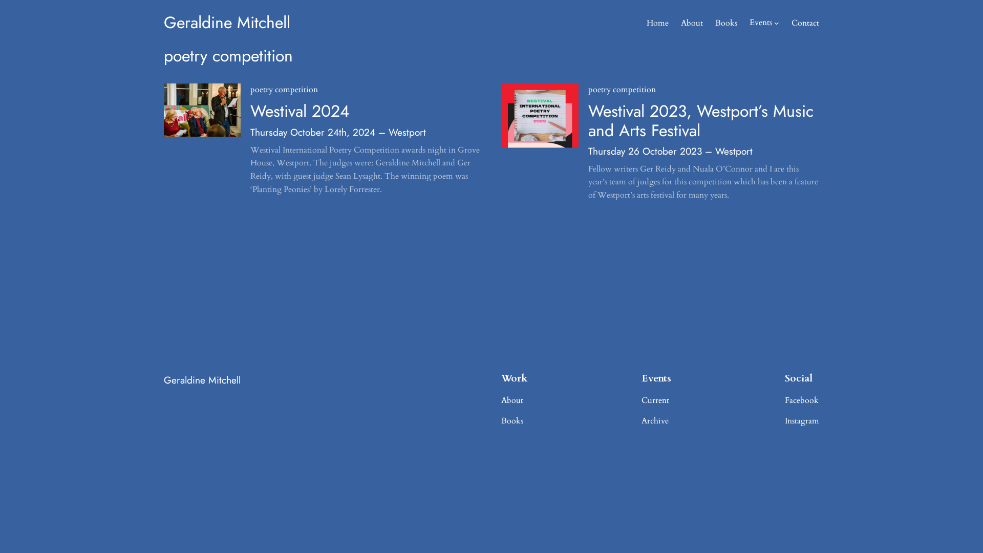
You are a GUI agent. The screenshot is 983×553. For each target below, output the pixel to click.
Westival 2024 (300, 111)
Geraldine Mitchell (227, 22)
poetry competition (284, 89)
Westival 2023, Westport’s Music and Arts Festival (701, 121)
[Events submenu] (776, 23)
